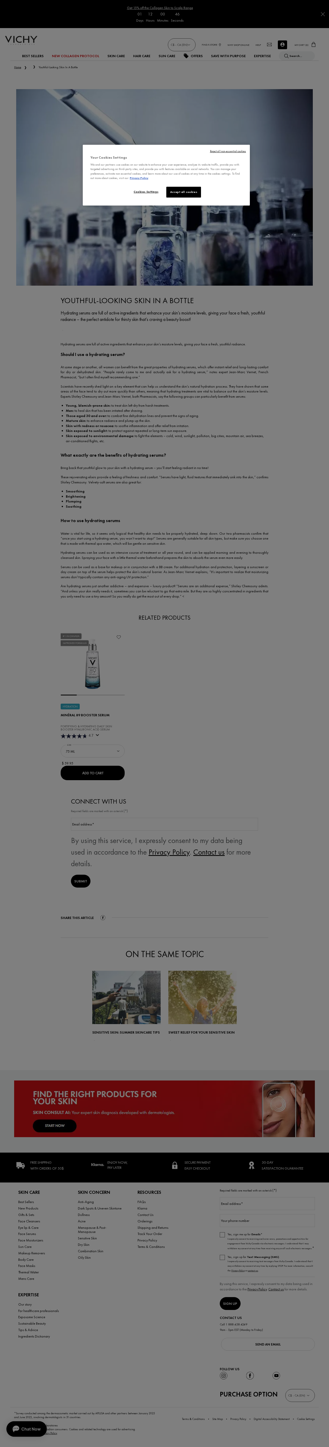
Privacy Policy (139, 178)
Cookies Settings (146, 191)
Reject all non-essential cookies (228, 151)
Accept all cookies (183, 192)
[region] (166, 175)
